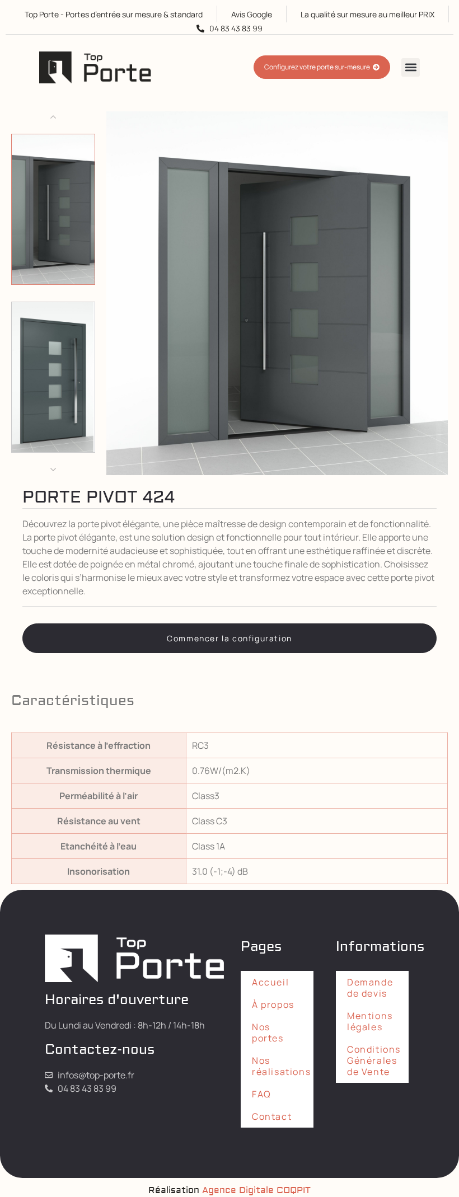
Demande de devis (370, 987)
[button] (410, 67)
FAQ (261, 1094)
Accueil (270, 982)
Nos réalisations (281, 1066)
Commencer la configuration (229, 638)
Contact (272, 1116)
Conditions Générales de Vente (374, 1060)
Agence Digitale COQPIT (256, 1190)
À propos (273, 1004)
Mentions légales (370, 1021)
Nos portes (268, 1032)
